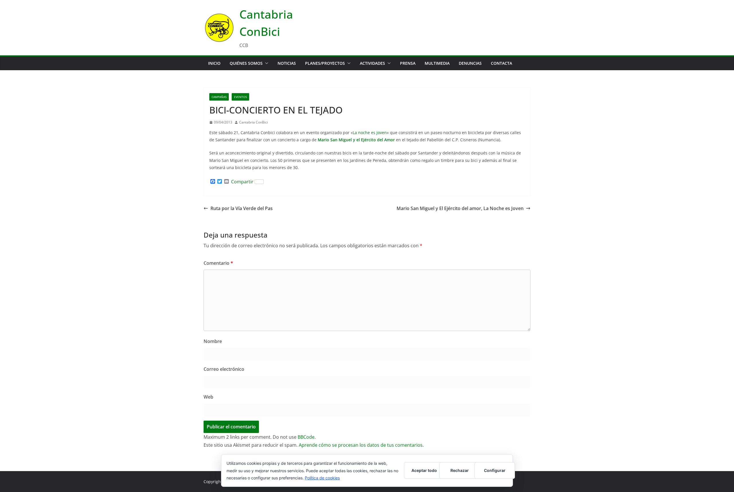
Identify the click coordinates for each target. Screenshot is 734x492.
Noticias (287, 63)
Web (208, 397)
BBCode (306, 437)
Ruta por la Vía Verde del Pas (241, 208)
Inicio (214, 63)
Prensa (407, 63)
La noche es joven (370, 132)
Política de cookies (322, 477)
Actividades (372, 63)
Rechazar (459, 470)
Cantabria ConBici (253, 122)
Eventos (240, 97)
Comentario (218, 263)
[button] (265, 63)
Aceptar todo (424, 470)
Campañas (219, 97)
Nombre (213, 341)
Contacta (501, 63)
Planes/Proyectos (325, 63)
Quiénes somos (246, 63)
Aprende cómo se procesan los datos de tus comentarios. (361, 445)
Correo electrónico (224, 369)
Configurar (494, 470)
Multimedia (437, 63)
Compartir (242, 181)
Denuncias (470, 63)
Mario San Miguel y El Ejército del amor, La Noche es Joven (460, 208)
